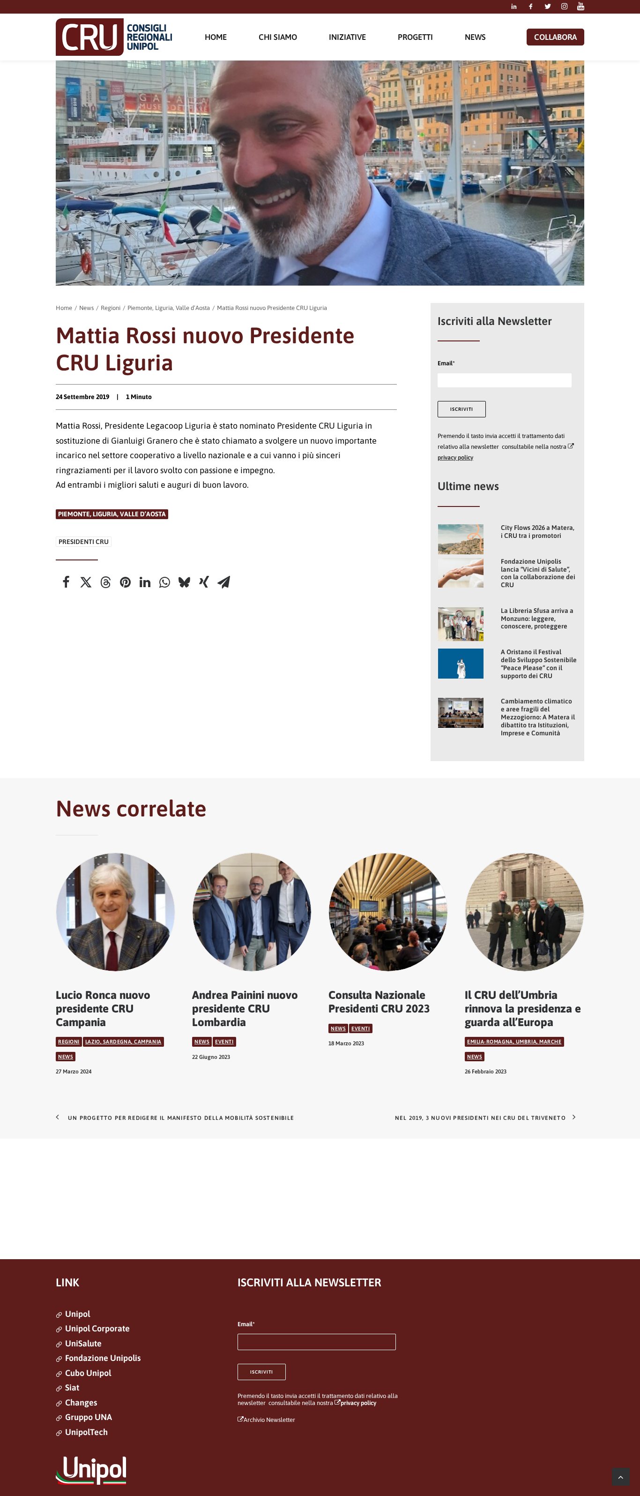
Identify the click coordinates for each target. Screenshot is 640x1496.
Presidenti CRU (84, 541)
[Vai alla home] (114, 37)
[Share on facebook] (66, 582)
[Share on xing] (203, 582)
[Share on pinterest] (125, 582)
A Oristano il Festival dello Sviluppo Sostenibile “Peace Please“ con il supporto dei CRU (539, 663)
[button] (514, 7)
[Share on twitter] (85, 582)
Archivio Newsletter (269, 1419)
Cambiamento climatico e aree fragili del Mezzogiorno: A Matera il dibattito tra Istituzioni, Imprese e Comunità (538, 716)
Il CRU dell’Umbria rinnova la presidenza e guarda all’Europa (523, 1008)
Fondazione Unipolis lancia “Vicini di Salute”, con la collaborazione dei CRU (538, 573)
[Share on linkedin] (144, 582)
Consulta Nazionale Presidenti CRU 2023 (379, 1002)
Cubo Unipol (88, 1373)
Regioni (110, 307)
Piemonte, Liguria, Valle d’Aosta (168, 307)
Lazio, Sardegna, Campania (123, 1041)
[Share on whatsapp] (164, 582)
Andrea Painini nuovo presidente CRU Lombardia (245, 1008)
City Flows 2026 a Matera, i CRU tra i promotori (537, 531)
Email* (446, 363)
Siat (72, 1387)
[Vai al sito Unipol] (91, 1471)
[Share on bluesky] (184, 582)
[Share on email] (223, 582)
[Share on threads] (105, 582)
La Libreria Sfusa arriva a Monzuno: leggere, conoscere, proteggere (537, 618)
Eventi (224, 1041)
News (86, 307)
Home (64, 307)
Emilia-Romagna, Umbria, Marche (514, 1041)
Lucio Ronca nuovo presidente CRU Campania (103, 1008)
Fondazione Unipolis (103, 1358)
